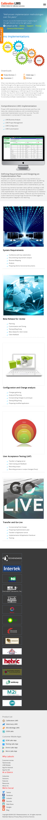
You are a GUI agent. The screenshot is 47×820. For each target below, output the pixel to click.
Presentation (8, 78)
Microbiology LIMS (12, 728)
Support (30, 26)
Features (5, 781)
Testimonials (6, 763)
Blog (7, 810)
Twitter (8, 792)
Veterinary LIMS (12, 724)
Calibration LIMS (12, 720)
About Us (5, 786)
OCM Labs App (11, 740)
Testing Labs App (12, 744)
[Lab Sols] (13, 6)
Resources (5, 783)
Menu (44, 3)
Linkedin (9, 798)
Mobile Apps (30, 75)
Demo (22, 26)
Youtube (9, 801)
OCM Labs (10, 731)
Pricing (38, 26)
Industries (5, 776)
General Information (15, 28)
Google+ (9, 807)
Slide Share (9, 804)
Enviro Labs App (11, 747)
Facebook (9, 795)
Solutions (5, 778)
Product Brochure (9, 75)
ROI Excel (29, 78)
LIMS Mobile (6, 765)
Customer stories (8, 760)
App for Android (7, 767)
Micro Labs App (11, 751)
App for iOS (6, 770)
